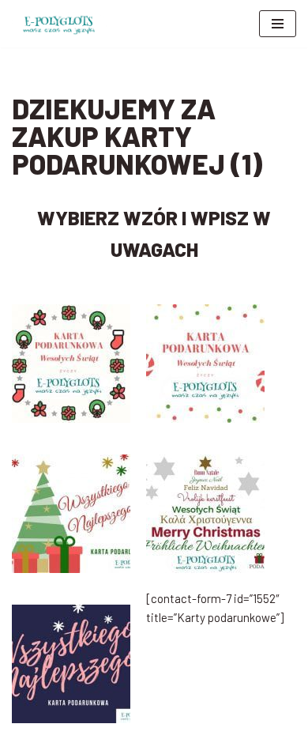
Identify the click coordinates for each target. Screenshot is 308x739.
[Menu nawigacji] (277, 23)
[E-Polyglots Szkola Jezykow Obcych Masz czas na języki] (59, 23)
